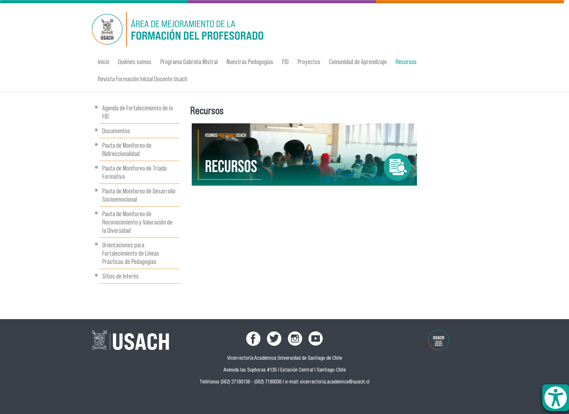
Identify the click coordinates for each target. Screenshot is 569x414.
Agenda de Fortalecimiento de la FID (137, 112)
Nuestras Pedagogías (249, 62)
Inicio (103, 62)
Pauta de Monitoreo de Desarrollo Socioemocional (138, 195)
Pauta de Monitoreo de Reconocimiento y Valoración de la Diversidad (137, 222)
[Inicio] (227, 30)
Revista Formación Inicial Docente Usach (142, 79)
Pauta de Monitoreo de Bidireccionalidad (126, 149)
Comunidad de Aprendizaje (358, 62)
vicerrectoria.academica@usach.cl (335, 382)
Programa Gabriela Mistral (189, 62)
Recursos (406, 62)
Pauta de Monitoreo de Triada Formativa (134, 172)
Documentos (116, 131)
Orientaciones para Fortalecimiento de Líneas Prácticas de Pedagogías (130, 253)
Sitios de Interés (120, 276)
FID (285, 62)
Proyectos (309, 62)
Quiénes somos (134, 62)
